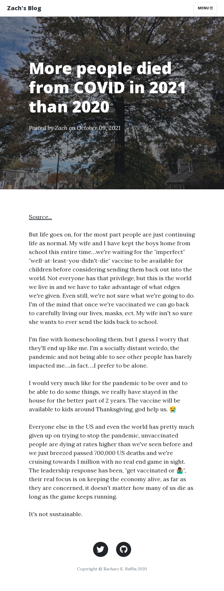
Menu (207, 7)
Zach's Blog (24, 8)
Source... (40, 216)
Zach (61, 127)
